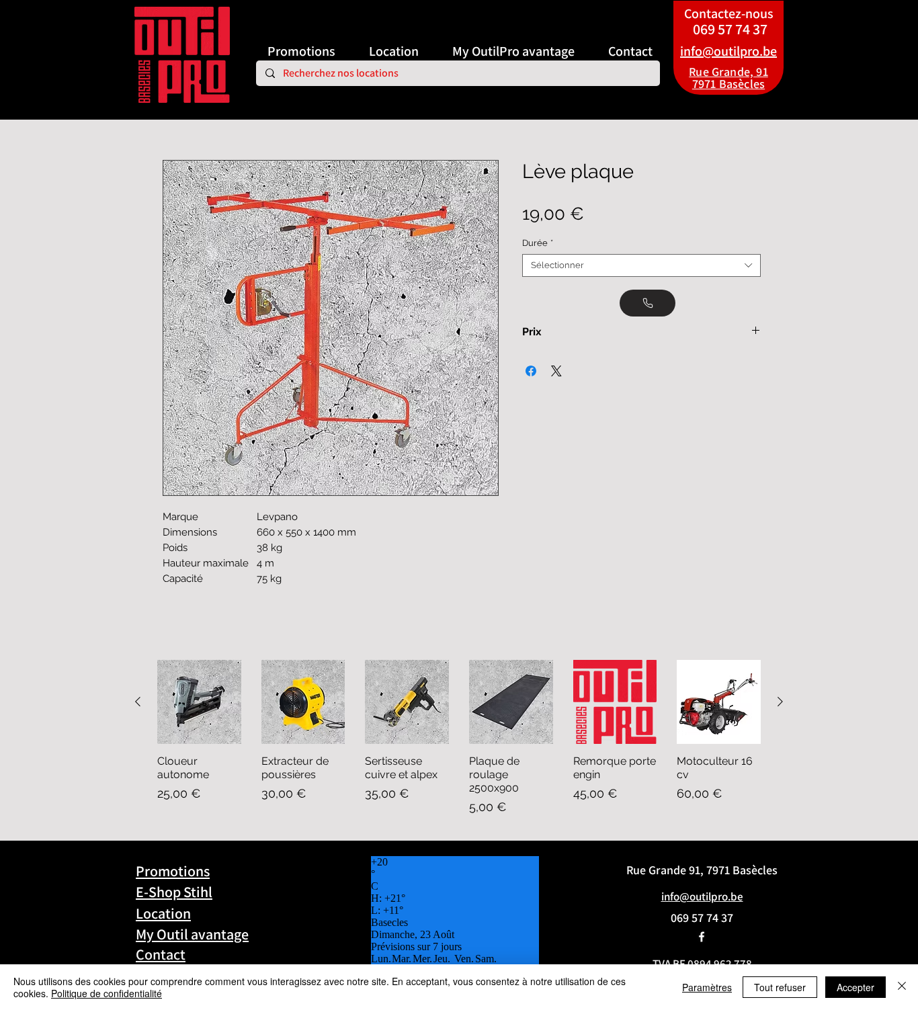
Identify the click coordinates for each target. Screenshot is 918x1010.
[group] (459, 737)
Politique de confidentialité (106, 993)
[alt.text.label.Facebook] (701, 936)
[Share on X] (556, 371)
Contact (160, 954)
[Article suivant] (780, 701)
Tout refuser (780, 987)
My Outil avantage (192, 934)
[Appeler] (647, 303)
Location (163, 913)
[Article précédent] (138, 701)
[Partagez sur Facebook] (531, 371)
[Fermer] (902, 987)
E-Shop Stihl (174, 891)
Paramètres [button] (707, 987)
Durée (537, 243)
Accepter (855, 987)
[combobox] (641, 265)
